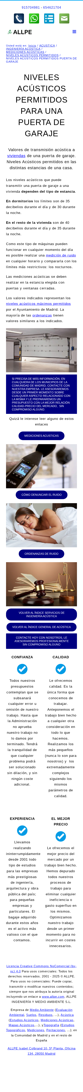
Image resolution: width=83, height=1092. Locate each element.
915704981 (31, 7)
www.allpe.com (53, 996)
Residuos (45, 1015)
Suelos (31, 1015)
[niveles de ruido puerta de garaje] (41, 330)
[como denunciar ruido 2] (41, 505)
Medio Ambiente (42, 1010)
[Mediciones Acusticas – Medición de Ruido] (41, 446)
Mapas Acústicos (21, 1025)
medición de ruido (61, 255)
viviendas (16, 156)
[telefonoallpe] (19, 14)
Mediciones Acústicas (57, 1020)
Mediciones (35, 1030)
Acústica (67, 1015)
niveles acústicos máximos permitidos (38, 304)
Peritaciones (55, 1030)
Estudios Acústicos (24, 1020)
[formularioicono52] (49, 14)
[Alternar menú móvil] (75, 32)
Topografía (51, 1025)
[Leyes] (41, 564)
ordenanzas (42, 315)
